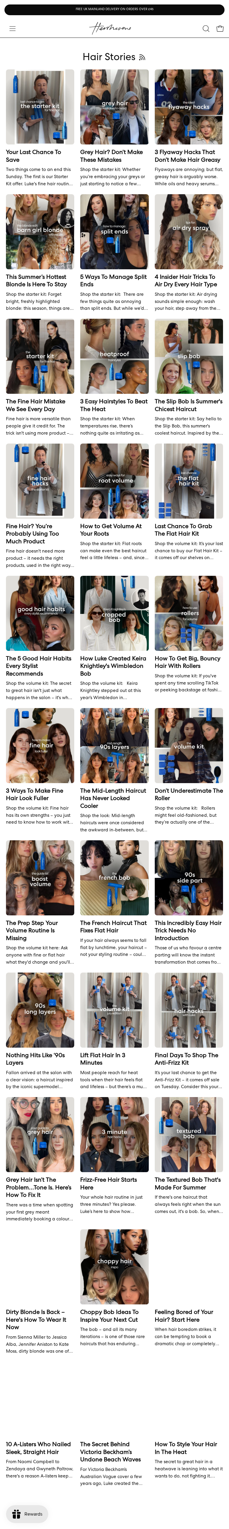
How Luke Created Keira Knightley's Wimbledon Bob (113, 666)
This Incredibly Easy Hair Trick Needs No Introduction (188, 931)
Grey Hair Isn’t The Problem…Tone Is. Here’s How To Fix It (38, 1188)
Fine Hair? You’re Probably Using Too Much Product (32, 534)
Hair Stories (109, 58)
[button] (205, 28)
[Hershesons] (110, 28)
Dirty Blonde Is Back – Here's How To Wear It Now (36, 1320)
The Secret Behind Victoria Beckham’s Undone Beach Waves (110, 1452)
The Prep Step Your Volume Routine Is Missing (32, 931)
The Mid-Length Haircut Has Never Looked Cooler (113, 799)
